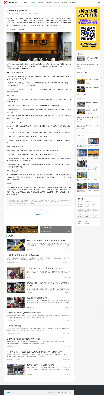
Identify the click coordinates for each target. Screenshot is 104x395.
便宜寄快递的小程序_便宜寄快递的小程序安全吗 (44, 268)
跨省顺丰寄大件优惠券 (15, 326)
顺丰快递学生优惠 (81, 95)
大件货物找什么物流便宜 (81, 209)
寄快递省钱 (72, 2)
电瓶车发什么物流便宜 (96, 219)
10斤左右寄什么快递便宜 (81, 179)
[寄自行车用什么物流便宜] (81, 87)
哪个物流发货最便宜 (96, 204)
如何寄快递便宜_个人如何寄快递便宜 (40, 365)
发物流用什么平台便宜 (13, 209)
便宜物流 (88, 201)
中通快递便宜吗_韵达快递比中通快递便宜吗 (23, 255)
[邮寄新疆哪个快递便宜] (81, 110)
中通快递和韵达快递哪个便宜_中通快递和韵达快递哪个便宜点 (93, 157)
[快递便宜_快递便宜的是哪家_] (16, 302)
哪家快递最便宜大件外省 (81, 206)
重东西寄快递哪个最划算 (81, 223)
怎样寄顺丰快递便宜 (93, 190)
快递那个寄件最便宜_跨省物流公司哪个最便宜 (23, 339)
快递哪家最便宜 (96, 211)
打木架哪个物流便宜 (81, 216)
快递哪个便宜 (88, 211)
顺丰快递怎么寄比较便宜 (92, 79)
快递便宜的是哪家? (81, 211)
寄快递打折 (56, 2)
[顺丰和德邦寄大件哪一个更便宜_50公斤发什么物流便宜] (16, 245)
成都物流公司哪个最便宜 (96, 214)
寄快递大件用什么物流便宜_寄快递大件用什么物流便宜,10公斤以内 (49, 284)
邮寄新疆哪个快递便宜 (91, 110)
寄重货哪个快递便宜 (25, 209)
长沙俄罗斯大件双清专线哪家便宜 (88, 223)
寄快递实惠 (48, 2)
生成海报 (54, 392)
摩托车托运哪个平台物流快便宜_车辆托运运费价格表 (92, 58)
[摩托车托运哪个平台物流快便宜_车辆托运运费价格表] (81, 57)
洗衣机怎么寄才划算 (88, 216)
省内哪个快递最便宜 (81, 221)
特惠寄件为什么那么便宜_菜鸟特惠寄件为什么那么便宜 (87, 118)
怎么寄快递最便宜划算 (93, 146)
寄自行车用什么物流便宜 (92, 87)
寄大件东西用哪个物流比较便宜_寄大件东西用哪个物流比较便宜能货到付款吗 (35, 352)
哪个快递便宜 (81, 204)
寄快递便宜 (32, 2)
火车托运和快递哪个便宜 (96, 216)
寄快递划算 (40, 2)
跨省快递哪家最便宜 (96, 221)
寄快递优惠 (24, 2)
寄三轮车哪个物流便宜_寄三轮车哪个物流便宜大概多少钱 (87, 125)
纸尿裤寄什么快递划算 (38, 209)
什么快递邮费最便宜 (81, 201)
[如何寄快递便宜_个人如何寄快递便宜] (16, 369)
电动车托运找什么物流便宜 (88, 219)
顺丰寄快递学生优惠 (82, 72)
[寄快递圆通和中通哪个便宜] (81, 102)
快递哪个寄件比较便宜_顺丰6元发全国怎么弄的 (24, 312)
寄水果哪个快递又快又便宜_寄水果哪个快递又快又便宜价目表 (82, 191)
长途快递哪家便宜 (96, 223)
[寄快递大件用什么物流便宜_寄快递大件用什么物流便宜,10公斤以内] (16, 287)
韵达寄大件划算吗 (92, 179)
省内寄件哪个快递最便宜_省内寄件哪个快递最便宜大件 (82, 168)
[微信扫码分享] (59, 393)
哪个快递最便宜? (88, 204)
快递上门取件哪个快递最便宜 (96, 209)
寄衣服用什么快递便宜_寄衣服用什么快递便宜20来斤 (82, 157)
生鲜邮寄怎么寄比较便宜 (81, 219)
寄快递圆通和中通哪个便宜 (92, 103)
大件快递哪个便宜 (96, 206)
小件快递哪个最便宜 (88, 209)
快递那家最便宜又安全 (88, 214)
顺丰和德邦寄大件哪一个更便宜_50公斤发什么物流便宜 (47, 240)
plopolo (8, 14)
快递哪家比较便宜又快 (81, 214)
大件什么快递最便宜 (88, 206)
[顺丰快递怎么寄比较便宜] (81, 80)
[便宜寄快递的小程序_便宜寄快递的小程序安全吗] (16, 273)
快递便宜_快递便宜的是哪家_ (37, 298)
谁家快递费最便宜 (88, 221)
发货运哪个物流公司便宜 (96, 201)
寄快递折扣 (64, 2)
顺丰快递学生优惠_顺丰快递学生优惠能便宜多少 (87, 65)
